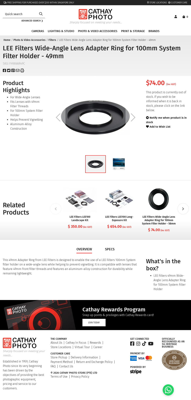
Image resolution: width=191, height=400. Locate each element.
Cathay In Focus (76, 342)
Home (7, 40)
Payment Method (62, 362)
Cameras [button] (38, 31)
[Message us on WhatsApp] (168, 394)
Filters (52, 40)
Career (97, 347)
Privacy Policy (80, 376)
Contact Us (66, 366)
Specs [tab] (110, 249)
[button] (95, 164)
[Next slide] (133, 117)
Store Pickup (59, 357)
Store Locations (158, 2)
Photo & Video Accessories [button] (97, 31)
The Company (59, 339)
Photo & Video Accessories (29, 40)
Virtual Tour (82, 347)
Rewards (95, 342)
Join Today (94, 322)
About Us (56, 342)
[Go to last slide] (58, 117)
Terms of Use (59, 376)
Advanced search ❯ (32, 20)
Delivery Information (84, 357)
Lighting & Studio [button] (61, 31)
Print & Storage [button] (133, 31)
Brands (153, 31)
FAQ (53, 366)
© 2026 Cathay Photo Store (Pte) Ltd (74, 373)
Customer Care (178, 2)
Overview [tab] (84, 249)
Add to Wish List (159, 126)
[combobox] (20, 14)
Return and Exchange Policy (94, 362)
